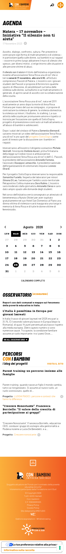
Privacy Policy (33, 505)
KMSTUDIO (40, 511)
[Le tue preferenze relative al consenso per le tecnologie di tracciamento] (59, 547)
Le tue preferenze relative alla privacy (35, 544)
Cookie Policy (33, 508)
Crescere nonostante (25, 434)
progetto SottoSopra (40, 136)
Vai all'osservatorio (14, 339)
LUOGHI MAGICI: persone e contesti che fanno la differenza (29, 398)
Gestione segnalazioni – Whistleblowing (33, 519)
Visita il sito (55, 363)
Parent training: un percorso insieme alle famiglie (32, 372)
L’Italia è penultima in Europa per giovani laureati (27, 312)
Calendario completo (33, 280)
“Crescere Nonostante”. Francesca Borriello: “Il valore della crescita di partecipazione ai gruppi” (29, 409)
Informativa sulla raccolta (19, 550)
